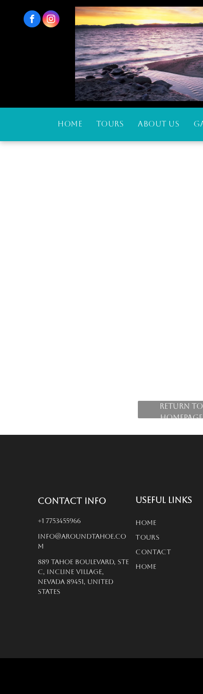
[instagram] (50, 20)
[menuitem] (70, 124)
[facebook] (32, 20)
